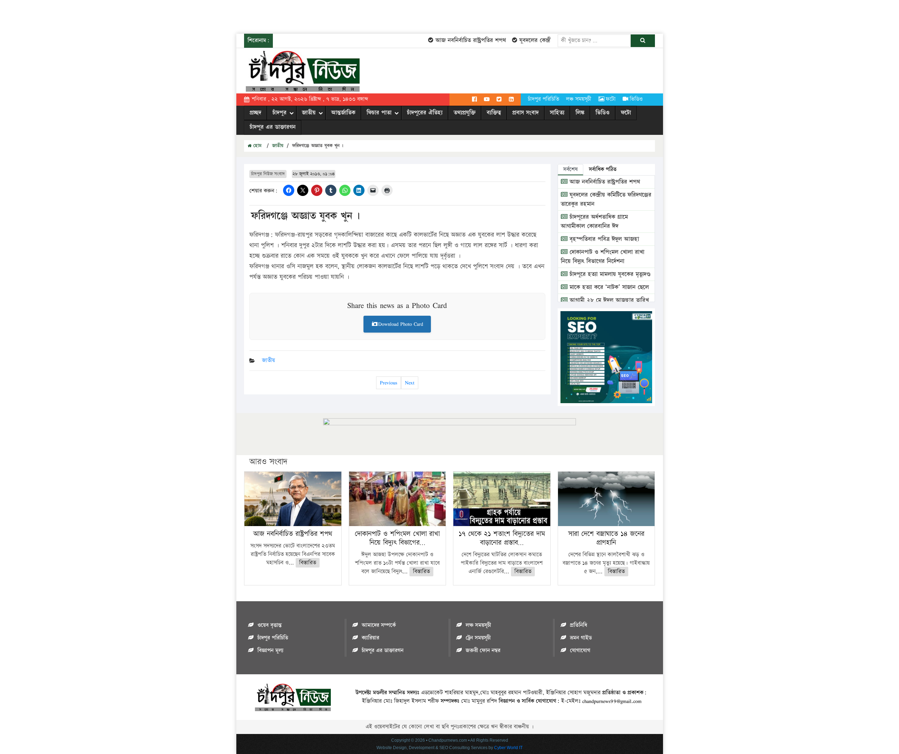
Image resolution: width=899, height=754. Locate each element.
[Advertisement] (128, 16)
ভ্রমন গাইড (581, 638)
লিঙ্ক (580, 113)
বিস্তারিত (307, 563)
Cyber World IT (508, 747)
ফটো (611, 99)
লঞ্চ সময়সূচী (578, 99)
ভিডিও (636, 99)
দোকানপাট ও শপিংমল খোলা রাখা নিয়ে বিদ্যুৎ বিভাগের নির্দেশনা (602, 256)
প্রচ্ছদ (255, 113)
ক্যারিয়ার (370, 638)
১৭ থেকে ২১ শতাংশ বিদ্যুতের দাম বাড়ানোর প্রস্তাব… (502, 538)
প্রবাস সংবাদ (525, 113)
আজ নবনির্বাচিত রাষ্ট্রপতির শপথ (459, 40)
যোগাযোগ (580, 651)
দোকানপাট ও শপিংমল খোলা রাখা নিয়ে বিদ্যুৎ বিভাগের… (397, 538)
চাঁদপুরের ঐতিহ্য (424, 113)
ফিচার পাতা (379, 113)
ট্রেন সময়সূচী (478, 638)
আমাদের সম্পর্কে (379, 625)
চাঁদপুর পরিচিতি (543, 99)
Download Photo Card (400, 324)
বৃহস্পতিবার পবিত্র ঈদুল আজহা (603, 239)
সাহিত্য (557, 113)
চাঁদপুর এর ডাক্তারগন (273, 127)
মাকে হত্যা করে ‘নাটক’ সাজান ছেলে (608, 287)
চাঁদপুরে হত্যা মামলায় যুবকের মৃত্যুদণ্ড (609, 274)
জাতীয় (309, 113)
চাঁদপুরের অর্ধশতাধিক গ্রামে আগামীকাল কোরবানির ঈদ (594, 221)
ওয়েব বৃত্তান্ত (269, 625)
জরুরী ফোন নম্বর (483, 651)
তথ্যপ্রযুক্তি (464, 113)
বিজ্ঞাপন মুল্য (270, 651)
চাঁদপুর (280, 113)
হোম (256, 145)
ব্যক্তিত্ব (494, 113)
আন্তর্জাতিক (343, 113)
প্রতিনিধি (578, 625)
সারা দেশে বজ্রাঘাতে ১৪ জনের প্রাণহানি (606, 538)
